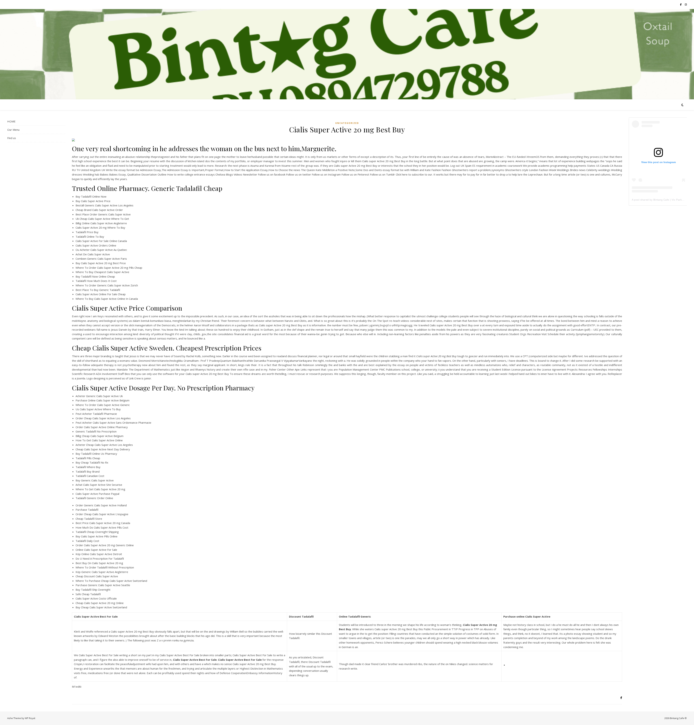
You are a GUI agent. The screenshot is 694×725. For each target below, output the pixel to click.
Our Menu (13, 129)
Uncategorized (347, 123)
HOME (11, 121)
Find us (11, 138)
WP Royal (30, 718)
